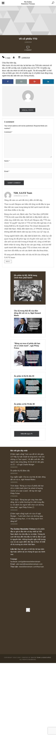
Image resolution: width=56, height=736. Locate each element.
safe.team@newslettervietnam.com (29, 564)
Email (6, 171)
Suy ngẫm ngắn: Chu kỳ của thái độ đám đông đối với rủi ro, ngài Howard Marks (27, 478)
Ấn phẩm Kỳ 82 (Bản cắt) (20, 471)
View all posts (27, 110)
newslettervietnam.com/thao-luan (31, 567)
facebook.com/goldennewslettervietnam (25, 562)
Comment (8, 132)
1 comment (28, 50)
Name (7, 161)
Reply (8, 261)
